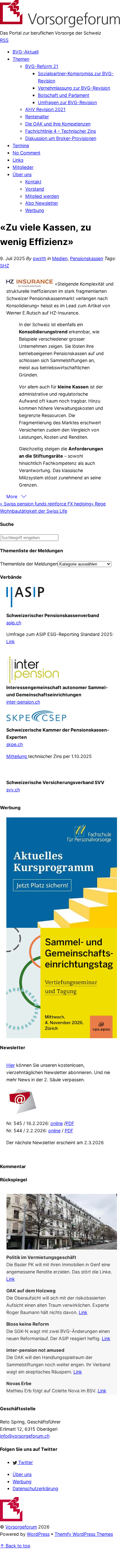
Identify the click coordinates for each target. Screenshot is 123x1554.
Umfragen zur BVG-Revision (67, 102)
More (12, 496)
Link (10, 641)
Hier (10, 1065)
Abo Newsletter (41, 203)
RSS (4, 40)
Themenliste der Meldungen (29, 563)
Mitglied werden (42, 196)
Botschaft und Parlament (63, 95)
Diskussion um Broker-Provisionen (60, 138)
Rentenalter (37, 116)
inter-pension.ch (23, 702)
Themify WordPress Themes (84, 1534)
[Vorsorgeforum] (60, 25)
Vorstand (34, 189)
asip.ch (13, 622)
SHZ (4, 265)
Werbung (34, 210)
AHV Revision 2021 (45, 109)
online (56, 1123)
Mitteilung (17, 756)
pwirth (39, 258)
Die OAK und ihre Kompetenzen (58, 123)
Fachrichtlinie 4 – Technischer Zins (60, 131)
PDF (70, 1123)
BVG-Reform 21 (41, 66)
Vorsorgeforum (21, 1526)
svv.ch (13, 789)
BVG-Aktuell (25, 51)
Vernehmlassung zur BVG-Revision (74, 88)
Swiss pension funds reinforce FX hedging (45, 503)
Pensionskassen (86, 258)
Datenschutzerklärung (35, 1488)
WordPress (38, 1534)
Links (18, 160)
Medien (59, 258)
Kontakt (33, 181)
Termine (21, 145)
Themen (21, 59)
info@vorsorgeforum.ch (25, 1436)
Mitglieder (23, 167)
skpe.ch (14, 744)
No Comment (26, 152)
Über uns (22, 174)
